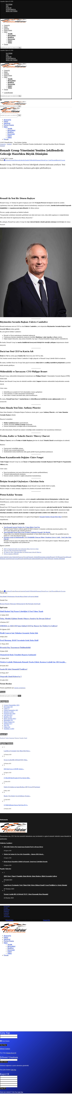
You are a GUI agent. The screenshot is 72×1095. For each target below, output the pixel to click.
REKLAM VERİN (11, 11)
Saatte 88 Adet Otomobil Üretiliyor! (13, 669)
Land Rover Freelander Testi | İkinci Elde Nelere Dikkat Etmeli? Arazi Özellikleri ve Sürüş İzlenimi (35, 885)
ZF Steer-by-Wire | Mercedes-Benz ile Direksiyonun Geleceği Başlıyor (22, 552)
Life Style (8, 715)
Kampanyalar (9, 713)
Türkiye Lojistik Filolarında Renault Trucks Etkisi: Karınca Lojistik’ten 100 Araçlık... (33, 662)
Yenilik (10, 34)
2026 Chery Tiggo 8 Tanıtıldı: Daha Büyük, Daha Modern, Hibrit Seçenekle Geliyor (30, 876)
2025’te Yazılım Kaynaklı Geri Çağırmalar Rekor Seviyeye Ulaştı (21, 549)
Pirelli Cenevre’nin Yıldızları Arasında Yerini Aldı (19, 633)
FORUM (8, 8)
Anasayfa (7, 25)
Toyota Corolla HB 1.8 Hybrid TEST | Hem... (16, 760)
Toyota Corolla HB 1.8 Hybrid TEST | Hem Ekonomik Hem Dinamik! (26, 894)
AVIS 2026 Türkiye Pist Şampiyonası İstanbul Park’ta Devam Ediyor (23, 847)
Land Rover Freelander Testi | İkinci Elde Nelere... (17, 751)
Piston (40, 557)
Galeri (10, 41)
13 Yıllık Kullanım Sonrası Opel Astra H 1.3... (16, 805)
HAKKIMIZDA (11, 9)
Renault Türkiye (44, 558)
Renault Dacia (62, 557)
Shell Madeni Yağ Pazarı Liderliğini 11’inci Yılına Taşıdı (21, 611)
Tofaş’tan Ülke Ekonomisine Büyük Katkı (15, 550)
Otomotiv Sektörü (33, 557)
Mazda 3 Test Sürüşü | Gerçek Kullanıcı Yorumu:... (17, 796)
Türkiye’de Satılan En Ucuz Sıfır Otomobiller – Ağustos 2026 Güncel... (24, 854)
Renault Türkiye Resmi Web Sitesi (50, 517)
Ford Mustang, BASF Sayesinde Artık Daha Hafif (19, 640)
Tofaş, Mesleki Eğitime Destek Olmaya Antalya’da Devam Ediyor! (25, 619)
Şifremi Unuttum (5, 1048)
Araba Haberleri (13, 557)
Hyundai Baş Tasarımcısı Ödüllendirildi (15, 648)
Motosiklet (12, 35)
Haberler (9, 712)
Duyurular (11, 39)
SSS (7, 6)
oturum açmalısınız (19, 688)
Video (10, 43)
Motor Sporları (10, 718)
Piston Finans (8, 30)
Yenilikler (9, 728)
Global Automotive (11, 710)
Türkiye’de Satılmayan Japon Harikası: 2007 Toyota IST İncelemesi (22, 787)
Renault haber (22, 558)
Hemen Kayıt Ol (11, 1053)
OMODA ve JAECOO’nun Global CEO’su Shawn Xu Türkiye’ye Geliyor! (28, 626)
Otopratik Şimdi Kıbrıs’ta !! (11, 676)
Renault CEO (54, 557)
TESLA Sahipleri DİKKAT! (11, 554)
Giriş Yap (13, 1070)
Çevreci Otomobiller (11, 705)
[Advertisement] (21, 183)
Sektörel (6, 28)
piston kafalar (46, 557)
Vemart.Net (46, 920)
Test (6, 725)
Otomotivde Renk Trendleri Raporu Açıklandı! (18, 655)
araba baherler (4, 557)
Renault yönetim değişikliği (57, 558)
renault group (14, 558)
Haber (6, 27)
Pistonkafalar (9, 920)
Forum (6, 44)
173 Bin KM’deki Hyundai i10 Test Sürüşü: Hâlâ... (17, 778)
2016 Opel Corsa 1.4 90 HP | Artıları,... (14, 769)
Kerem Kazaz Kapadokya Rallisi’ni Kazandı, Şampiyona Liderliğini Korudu (25, 861)
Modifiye (11, 37)
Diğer (5, 32)
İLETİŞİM (9, 4)
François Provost (23, 557)
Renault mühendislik (33, 558)
